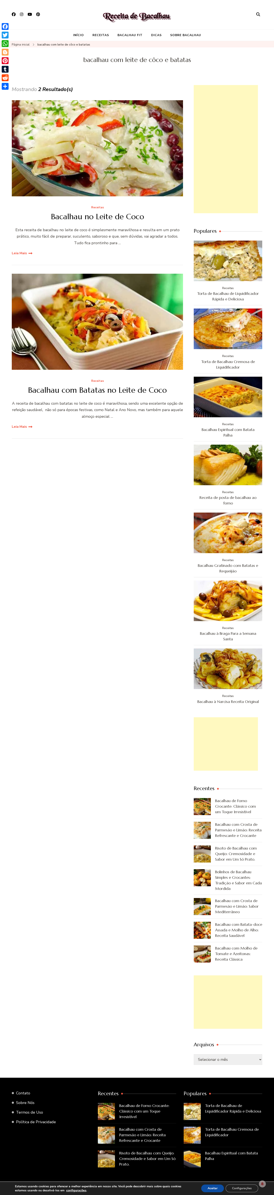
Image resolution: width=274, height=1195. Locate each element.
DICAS (156, 35)
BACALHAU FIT (130, 35)
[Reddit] (5, 77)
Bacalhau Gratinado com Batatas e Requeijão (228, 568)
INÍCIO (78, 35)
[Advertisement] (226, 149)
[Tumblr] (5, 69)
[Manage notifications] (262, 1183)
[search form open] (258, 14)
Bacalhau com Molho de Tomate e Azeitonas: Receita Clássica (236, 954)
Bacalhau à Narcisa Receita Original (228, 701)
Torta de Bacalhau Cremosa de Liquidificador (228, 364)
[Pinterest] (5, 60)
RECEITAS (100, 35)
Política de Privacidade (36, 1121)
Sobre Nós (25, 1102)
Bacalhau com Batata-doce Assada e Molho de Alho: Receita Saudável (238, 930)
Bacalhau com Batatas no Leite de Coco (97, 390)
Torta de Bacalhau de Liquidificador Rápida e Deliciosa (228, 296)
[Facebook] (5, 26)
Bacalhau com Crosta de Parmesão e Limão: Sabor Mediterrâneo (237, 906)
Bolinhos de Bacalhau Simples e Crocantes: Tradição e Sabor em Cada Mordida (238, 880)
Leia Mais (19, 253)
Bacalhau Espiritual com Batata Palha (228, 432)
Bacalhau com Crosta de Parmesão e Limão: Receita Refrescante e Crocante (238, 830)
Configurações (242, 1188)
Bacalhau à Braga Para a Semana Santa (228, 636)
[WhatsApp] (5, 43)
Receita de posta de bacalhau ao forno (228, 500)
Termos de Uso (29, 1112)
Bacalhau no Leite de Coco (97, 216)
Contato (23, 1093)
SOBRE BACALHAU (185, 35)
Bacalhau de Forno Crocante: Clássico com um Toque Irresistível (235, 806)
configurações (76, 1190)
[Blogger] (5, 52)
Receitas (97, 207)
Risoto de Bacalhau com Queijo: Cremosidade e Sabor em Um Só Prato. (236, 854)
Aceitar (212, 1188)
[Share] (5, 86)
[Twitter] (5, 35)
